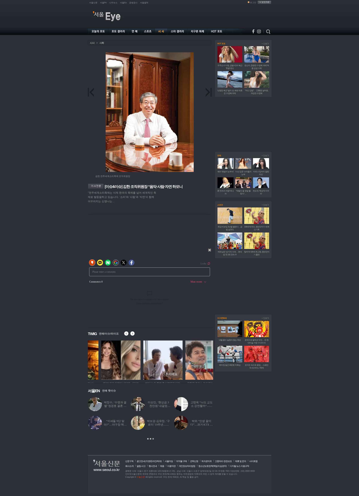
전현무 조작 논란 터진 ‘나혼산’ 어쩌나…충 (201, 406)
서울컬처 (144, 2)
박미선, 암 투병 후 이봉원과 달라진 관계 (158, 406)
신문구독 (129, 461)
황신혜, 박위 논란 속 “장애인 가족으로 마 (158, 425)
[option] (107, 359)
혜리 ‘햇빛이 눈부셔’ (225, 171)
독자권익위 (206, 461)
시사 (92, 42)
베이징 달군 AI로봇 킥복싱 (229, 365)
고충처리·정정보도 (223, 461)
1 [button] (148, 439)
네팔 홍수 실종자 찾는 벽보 (230, 340)
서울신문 (93, 2)
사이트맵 (253, 461)
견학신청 (194, 461)
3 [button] (153, 439)
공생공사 (133, 2)
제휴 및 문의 (240, 461)
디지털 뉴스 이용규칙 (239, 466)
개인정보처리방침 (187, 466)
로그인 (253, 2)
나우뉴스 (113, 2)
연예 (219, 155)
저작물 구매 (181, 461)
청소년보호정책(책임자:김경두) (212, 466)
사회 (101, 42)
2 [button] (150, 439)
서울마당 (169, 461)
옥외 (159, 461)
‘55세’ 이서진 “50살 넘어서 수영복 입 (115, 406)
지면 (148, 461)
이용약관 (171, 466)
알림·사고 (141, 466)
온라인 (153, 461)
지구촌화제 (222, 318)
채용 (162, 466)
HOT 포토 (221, 43)
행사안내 (153, 466)
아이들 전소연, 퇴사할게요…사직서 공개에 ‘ (201, 425)
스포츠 (220, 205)
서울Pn (103, 2)
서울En (123, 2)
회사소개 (129, 466)
